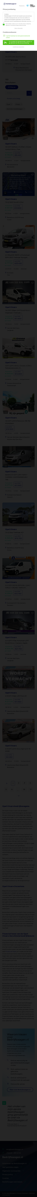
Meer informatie (19, 28)
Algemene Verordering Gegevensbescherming (16, 25)
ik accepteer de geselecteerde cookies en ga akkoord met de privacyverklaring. (18, 42)
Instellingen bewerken (18, 47)
